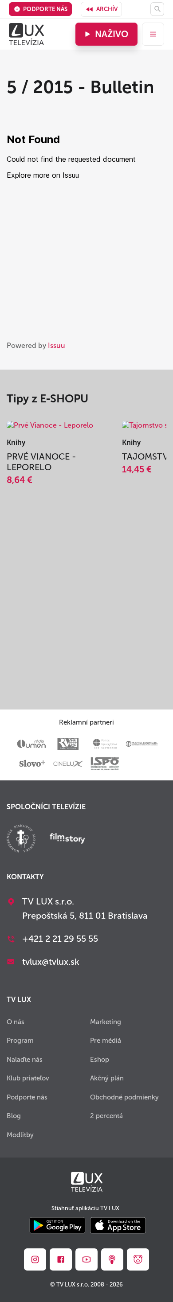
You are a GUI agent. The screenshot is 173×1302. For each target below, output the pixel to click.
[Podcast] (112, 1259)
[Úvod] (26, 34)
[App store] (118, 1226)
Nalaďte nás (25, 1060)
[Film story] (67, 839)
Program (20, 1041)
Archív (107, 9)
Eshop (99, 1060)
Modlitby (20, 1135)
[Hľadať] (157, 9)
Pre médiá (105, 1041)
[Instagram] (35, 1259)
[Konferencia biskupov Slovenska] (21, 839)
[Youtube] (86, 1259)
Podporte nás (45, 9)
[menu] (153, 34)
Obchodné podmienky (124, 1097)
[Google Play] (57, 1226)
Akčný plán (107, 1078)
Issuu (56, 345)
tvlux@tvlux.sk (50, 961)
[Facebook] (61, 1259)
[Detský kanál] (138, 1259)
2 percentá (106, 1116)
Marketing (105, 1022)
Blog (14, 1116)
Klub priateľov (28, 1078)
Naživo (111, 34)
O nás (15, 1022)
